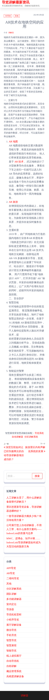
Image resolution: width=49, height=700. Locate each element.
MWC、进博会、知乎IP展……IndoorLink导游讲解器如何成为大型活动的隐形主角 (23, 542)
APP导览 (11, 568)
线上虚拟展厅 (13, 655)
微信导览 (11, 630)
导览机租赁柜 (13, 614)
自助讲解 (11, 666)
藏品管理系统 (13, 671)
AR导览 (8, 16)
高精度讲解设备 (15, 676)
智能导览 (11, 650)
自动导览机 (12, 661)
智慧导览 (11, 640)
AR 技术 (18, 161)
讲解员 (11, 33)
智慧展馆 (11, 645)
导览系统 (39, 433)
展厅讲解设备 (13, 624)
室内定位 (11, 604)
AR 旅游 (13, 201)
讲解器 (24, 695)
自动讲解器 (17, 437)
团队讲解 (11, 593)
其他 (16, 16)
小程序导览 (12, 619)
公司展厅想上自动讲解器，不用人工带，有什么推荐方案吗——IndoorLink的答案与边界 (24, 529)
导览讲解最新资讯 (16, 2)
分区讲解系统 (31, 437)
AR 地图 (13, 141)
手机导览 (11, 635)
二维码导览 (12, 578)
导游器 (10, 609)
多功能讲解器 (13, 599)
